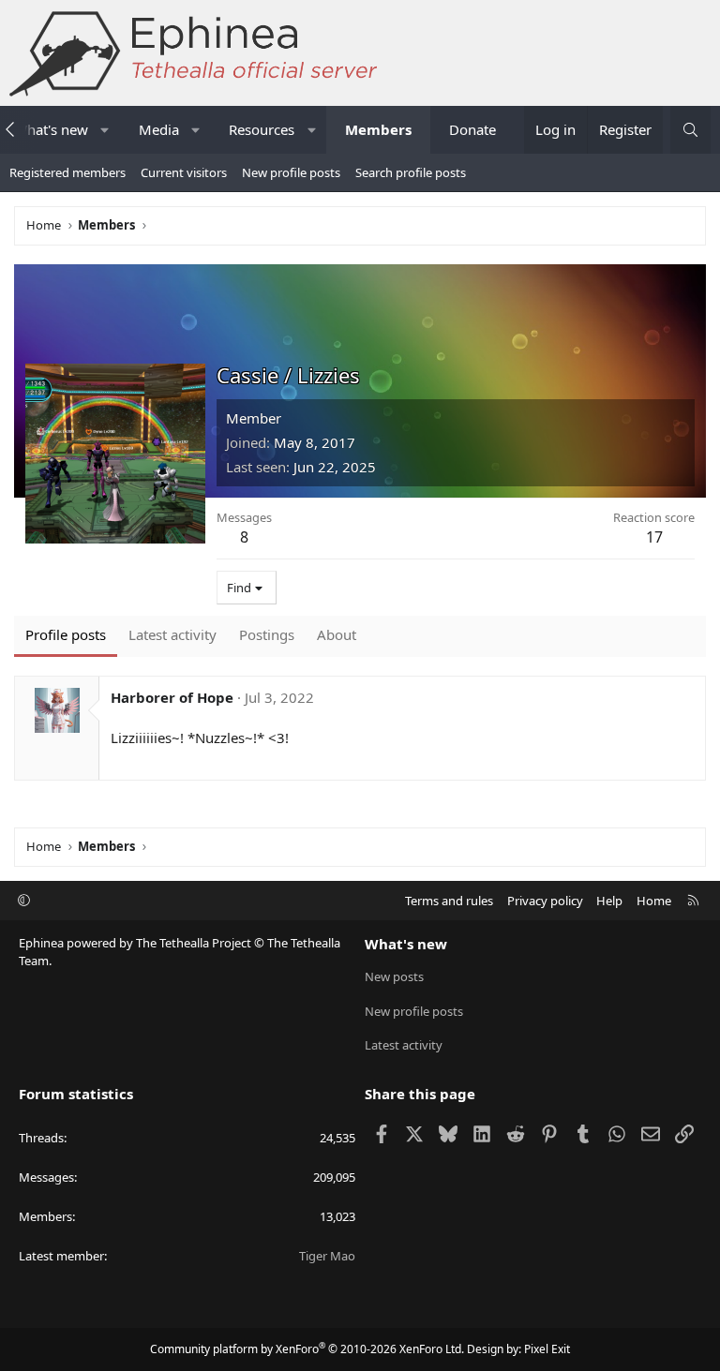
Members (378, 129)
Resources (261, 129)
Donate (472, 129)
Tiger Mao (327, 1255)
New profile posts (291, 172)
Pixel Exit (547, 1349)
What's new (406, 943)
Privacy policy (545, 900)
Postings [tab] (266, 634)
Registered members (67, 172)
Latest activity (403, 1044)
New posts (394, 976)
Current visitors (184, 172)
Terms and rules (449, 900)
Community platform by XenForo (307, 1349)
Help (609, 900)
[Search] (690, 130)
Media (159, 129)
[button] (104, 130)
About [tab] (336, 634)
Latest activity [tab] (172, 634)
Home (654, 900)
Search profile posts (410, 172)
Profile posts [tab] (65, 634)
